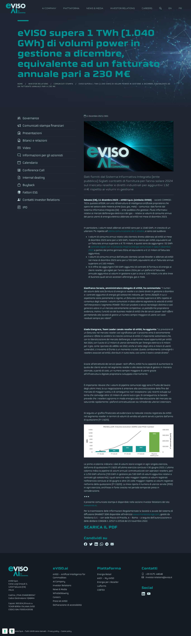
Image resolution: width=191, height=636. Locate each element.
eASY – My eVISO (105, 578)
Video (26, 148)
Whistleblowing (61, 593)
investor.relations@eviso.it (159, 577)
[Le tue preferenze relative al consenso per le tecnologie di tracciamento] (5, 631)
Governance (30, 118)
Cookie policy (66, 631)
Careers (147, 8)
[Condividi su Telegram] (107, 544)
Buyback (28, 185)
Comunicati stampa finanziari (43, 126)
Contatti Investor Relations (41, 200)
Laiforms (101, 586)
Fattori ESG (30, 193)
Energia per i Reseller (108, 582)
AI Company (49, 8)
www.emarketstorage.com (146, 514)
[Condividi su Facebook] (86, 544)
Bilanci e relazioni (34, 140)
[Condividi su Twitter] (91, 544)
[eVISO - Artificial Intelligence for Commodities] (15, 8)
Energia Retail (104, 574)
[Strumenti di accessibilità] (12, 631)
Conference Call (33, 170)
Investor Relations (122, 8)
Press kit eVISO (60, 601)
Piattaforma (71, 8)
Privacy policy (53, 631)
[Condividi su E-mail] (112, 544)
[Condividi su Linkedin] (97, 544)
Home (20, 84)
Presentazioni (32, 133)
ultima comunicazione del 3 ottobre (126, 231)
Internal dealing (33, 178)
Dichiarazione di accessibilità (67, 605)
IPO (24, 207)
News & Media (94, 8)
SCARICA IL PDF (100, 527)
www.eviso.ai (90, 505)
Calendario (30, 163)
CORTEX (101, 589)
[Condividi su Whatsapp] (102, 544)
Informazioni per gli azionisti (42, 155)
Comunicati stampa (63, 84)
